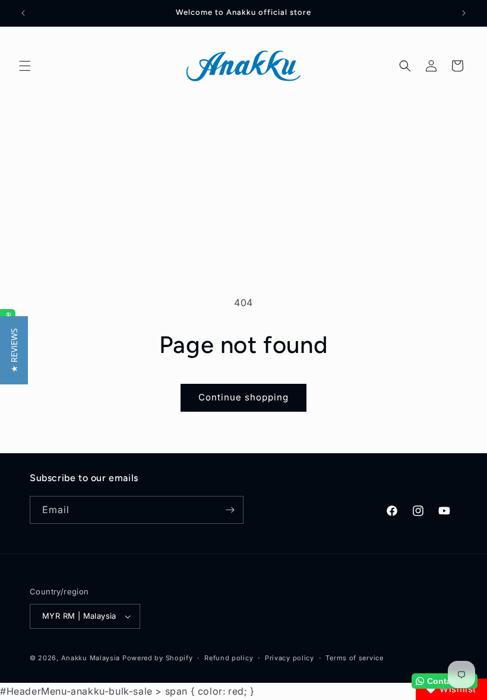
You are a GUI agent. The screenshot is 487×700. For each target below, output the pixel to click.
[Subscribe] (230, 510)
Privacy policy (289, 658)
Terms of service (354, 658)
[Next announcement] (464, 13)
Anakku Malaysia (91, 658)
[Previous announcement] (23, 13)
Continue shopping (243, 397)
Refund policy (228, 658)
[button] (25, 66)
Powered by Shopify (157, 658)
